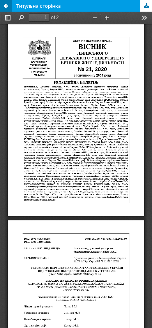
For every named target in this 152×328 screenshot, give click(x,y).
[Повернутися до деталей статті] (6, 6)
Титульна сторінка (38, 5)
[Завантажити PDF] (146, 6)
